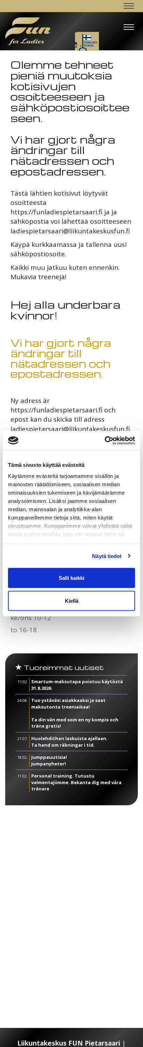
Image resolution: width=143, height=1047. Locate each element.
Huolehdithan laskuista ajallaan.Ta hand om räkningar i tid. (69, 741)
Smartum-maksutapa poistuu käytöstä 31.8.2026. (77, 684)
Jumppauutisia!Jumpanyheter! (49, 760)
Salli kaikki (71, 578)
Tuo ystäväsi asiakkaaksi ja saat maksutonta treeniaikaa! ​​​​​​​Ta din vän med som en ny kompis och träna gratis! (74, 713)
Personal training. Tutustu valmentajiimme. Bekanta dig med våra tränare (76, 782)
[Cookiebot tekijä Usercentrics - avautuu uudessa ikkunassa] (104, 440)
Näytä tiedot (106, 556)
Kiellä (71, 600)
